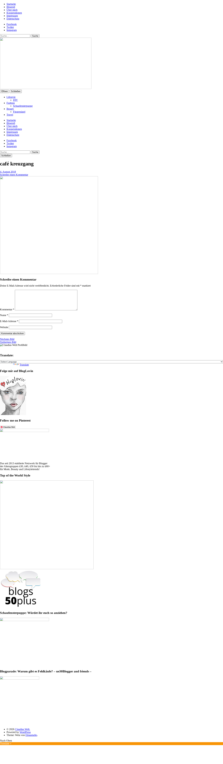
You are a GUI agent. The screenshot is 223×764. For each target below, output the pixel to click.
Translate (24, 364)
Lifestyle (11, 97)
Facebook (12, 24)
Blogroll (11, 7)
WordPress (25, 732)
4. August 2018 (8, 171)
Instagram (12, 30)
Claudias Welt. (22, 729)
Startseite (11, 4)
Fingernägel (19, 111)
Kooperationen (14, 12)
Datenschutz (13, 18)
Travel (10, 114)
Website (4, 327)
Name (4, 315)
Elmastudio (31, 735)
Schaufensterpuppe (23, 105)
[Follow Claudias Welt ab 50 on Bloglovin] (13, 414)
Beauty (10, 108)
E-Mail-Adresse (9, 321)
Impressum (12, 15)
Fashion (11, 103)
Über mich (12, 9)
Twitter (10, 27)
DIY (15, 100)
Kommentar (7, 309)
